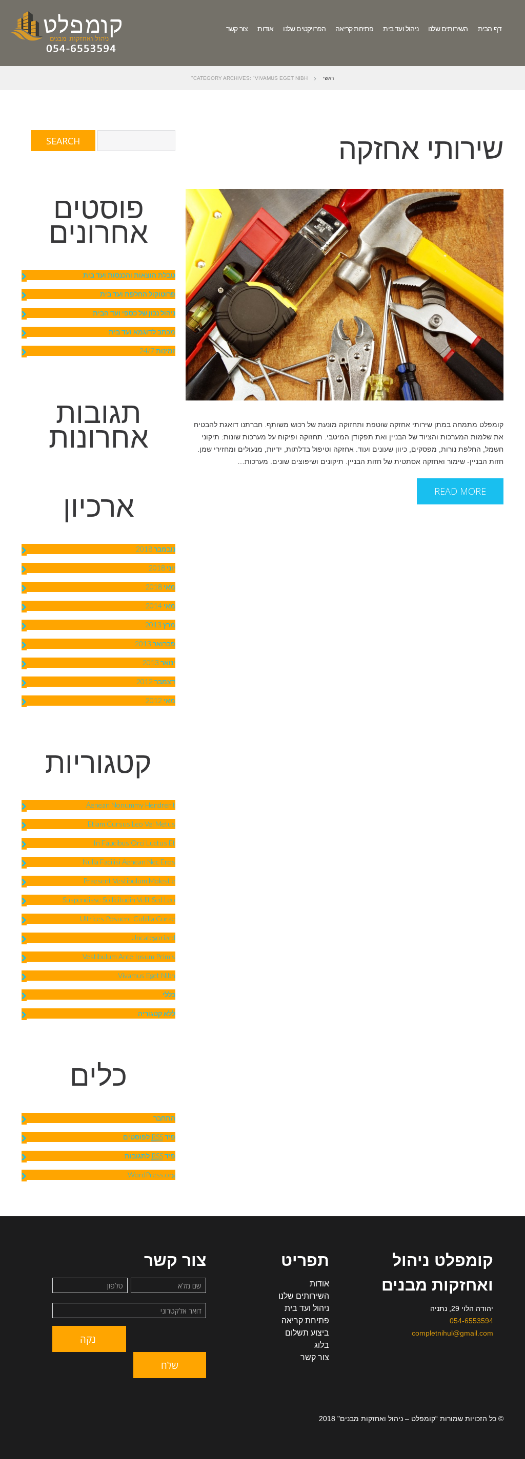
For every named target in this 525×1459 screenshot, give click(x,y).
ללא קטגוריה (156, 1013)
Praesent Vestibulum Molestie (129, 880)
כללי (169, 994)
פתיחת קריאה (354, 29)
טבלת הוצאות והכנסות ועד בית (129, 274)
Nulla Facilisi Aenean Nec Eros (129, 861)
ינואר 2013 (159, 662)
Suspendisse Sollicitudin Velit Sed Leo (119, 899)
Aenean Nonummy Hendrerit (130, 804)
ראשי (328, 78)
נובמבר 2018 (155, 548)
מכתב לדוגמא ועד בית (142, 331)
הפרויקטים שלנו (304, 29)
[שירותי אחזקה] (344, 294)
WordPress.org (151, 1174)
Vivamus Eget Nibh (146, 975)
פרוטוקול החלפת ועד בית (137, 293)
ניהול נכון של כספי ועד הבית (134, 312)
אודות (265, 29)
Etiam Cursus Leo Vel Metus (131, 823)
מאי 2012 (160, 700)
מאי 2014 (160, 605)
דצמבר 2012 (155, 681)
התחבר (164, 1117)
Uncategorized (153, 937)
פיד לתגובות (150, 1155)
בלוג (321, 1345)
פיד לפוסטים (149, 1136)
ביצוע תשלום (307, 1332)
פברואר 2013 (155, 643)
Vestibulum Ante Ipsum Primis (129, 956)
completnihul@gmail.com (452, 1333)
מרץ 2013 (160, 624)
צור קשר (237, 29)
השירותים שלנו (448, 29)
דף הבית (489, 29)
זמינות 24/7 (157, 350)
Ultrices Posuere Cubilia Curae (127, 918)
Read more (460, 491)
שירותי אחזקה (420, 148)
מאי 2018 (160, 586)
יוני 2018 (162, 567)
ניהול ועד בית (400, 29)
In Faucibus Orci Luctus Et (134, 842)
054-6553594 (471, 1321)
